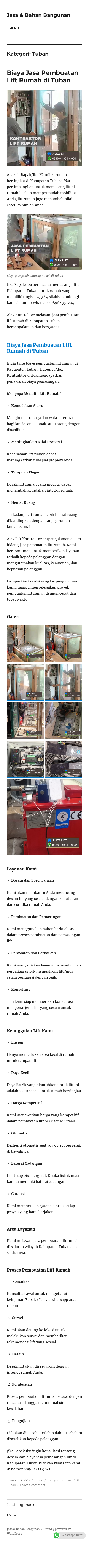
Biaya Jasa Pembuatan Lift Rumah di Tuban (42, 76)
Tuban (38, 1480)
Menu (14, 28)
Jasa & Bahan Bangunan (38, 15)
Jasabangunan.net (23, 1505)
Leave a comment (32, 1485)
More (11, 1515)
